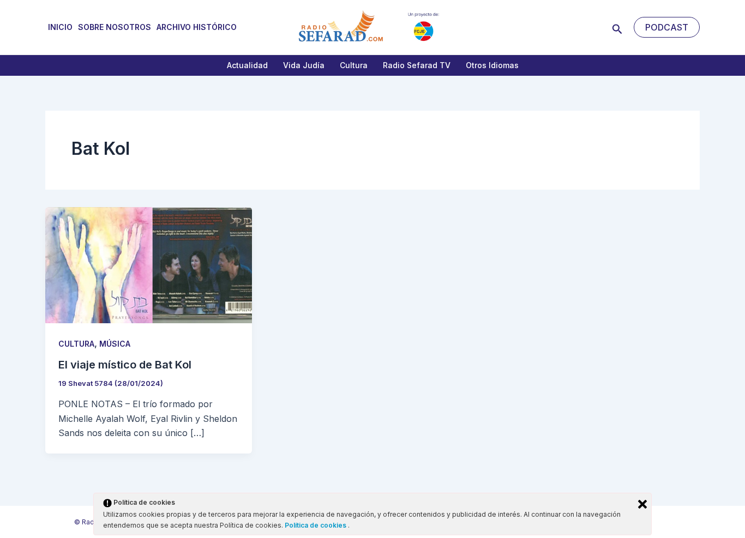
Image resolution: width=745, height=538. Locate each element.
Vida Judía (304, 65)
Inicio (60, 27)
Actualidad (247, 65)
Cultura (354, 65)
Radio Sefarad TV (416, 65)
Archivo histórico (197, 27)
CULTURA (76, 343)
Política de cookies (316, 525)
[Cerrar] (642, 504)
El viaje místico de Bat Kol (124, 364)
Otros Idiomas (492, 65)
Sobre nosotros (114, 27)
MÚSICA (114, 343)
